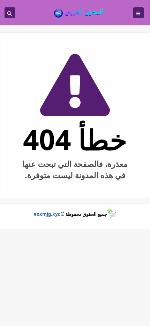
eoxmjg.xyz (47, 214)
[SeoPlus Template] (112, 214)
